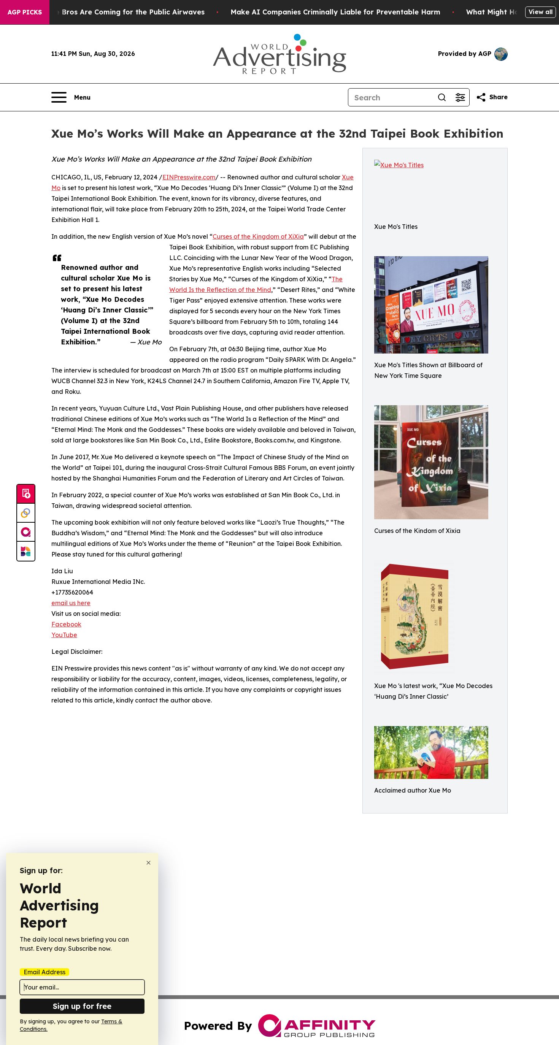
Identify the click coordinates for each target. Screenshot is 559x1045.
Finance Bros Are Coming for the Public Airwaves (118, 12)
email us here (71, 603)
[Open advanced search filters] (460, 97)
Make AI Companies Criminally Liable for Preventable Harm (335, 12)
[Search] (442, 97)
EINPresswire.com (188, 177)
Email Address (44, 972)
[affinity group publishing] (26, 532)
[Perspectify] (26, 513)
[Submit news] (26, 494)
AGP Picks (25, 12)
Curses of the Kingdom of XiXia (258, 236)
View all (541, 12)
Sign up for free (82, 1006)
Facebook (66, 624)
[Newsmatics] (26, 551)
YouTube (64, 635)
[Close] (148, 862)
